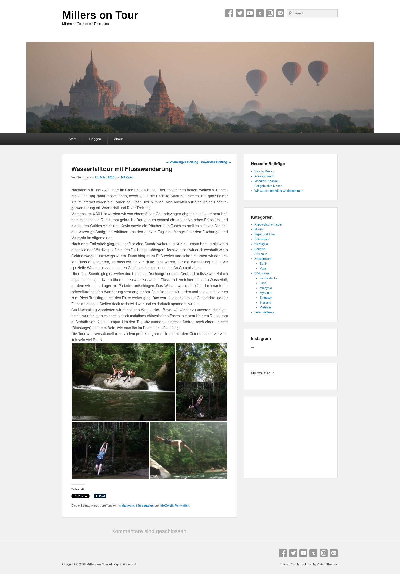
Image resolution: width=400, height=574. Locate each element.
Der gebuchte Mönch (268, 186)
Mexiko (259, 229)
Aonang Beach (264, 176)
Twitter (240, 13)
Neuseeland (262, 239)
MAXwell (127, 177)
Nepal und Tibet (264, 234)
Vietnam (265, 307)
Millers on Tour (100, 15)
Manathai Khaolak (266, 181)
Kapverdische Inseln (268, 224)
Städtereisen (262, 259)
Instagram (270, 13)
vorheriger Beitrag (182, 162)
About (118, 139)
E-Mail (280, 13)
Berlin (263, 263)
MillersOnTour (262, 372)
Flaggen (95, 139)
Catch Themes (327, 564)
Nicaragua (261, 244)
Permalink (182, 505)
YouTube (250, 13)
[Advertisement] (291, 438)
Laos (263, 283)
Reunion (259, 249)
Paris (263, 268)
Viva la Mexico (264, 171)
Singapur (266, 297)
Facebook (229, 13)
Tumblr (260, 13)
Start (72, 139)
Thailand (265, 302)
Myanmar (266, 293)
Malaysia (128, 505)
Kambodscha (268, 278)
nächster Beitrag (216, 162)
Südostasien (145, 505)
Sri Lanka (260, 254)
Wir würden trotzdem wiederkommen (278, 190)
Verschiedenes (264, 312)
